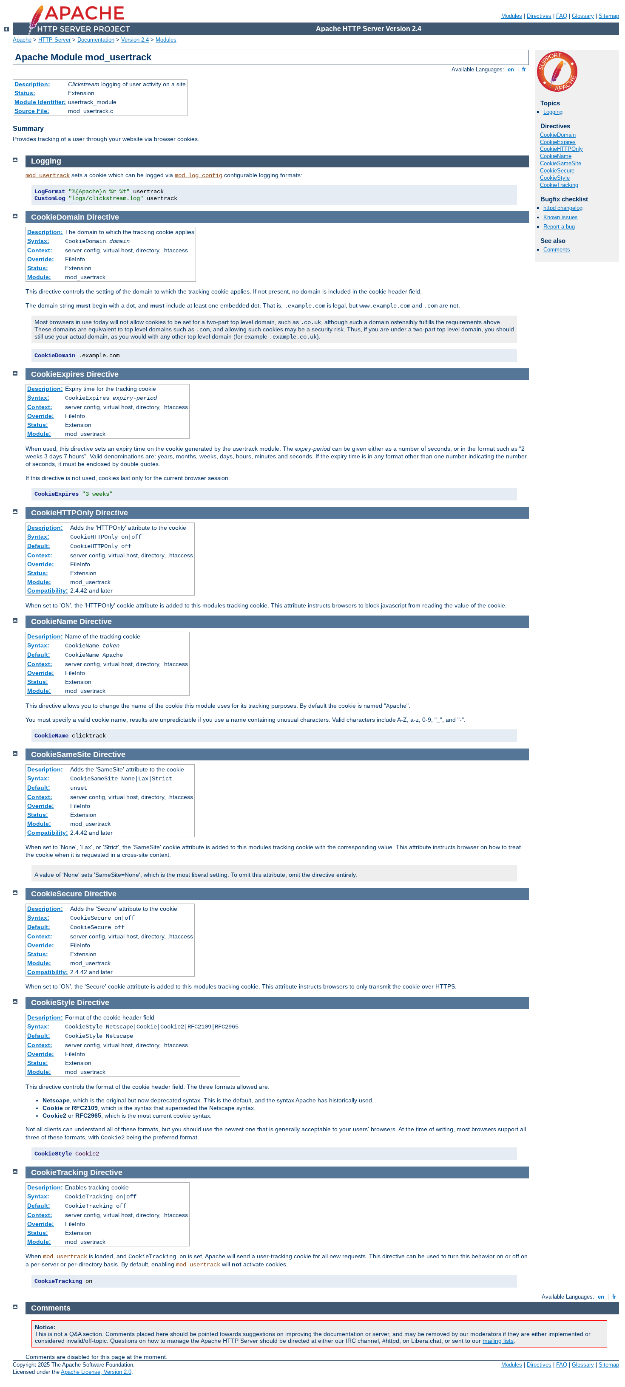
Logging (552, 112)
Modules (511, 16)
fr (524, 69)
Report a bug (559, 226)
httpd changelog (562, 208)
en (511, 69)
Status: (24, 93)
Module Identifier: (40, 102)
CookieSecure (557, 170)
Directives (539, 16)
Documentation (95, 40)
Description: (32, 84)
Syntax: (38, 240)
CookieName (555, 156)
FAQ (561, 16)
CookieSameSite (560, 163)
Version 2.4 (135, 40)
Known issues (560, 217)
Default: (38, 545)
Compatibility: (47, 590)
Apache (22, 40)
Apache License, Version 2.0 (96, 1372)
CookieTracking (559, 185)
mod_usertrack (48, 175)
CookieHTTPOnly (561, 149)
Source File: (31, 110)
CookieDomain (558, 135)
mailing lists (498, 1340)
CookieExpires (558, 142)
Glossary (583, 16)
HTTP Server (54, 40)
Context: (39, 250)
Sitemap (609, 16)
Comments (556, 249)
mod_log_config (198, 175)
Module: (39, 277)
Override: (40, 259)
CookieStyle (555, 178)
